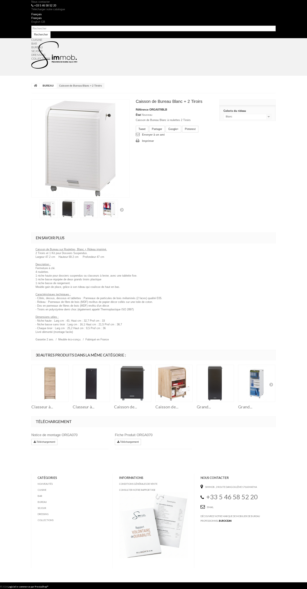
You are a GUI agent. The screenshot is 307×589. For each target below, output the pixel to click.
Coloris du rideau (235, 110)
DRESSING (43, 514)
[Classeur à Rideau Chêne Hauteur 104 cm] (50, 383)
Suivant (122, 210)
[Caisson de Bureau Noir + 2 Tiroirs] (132, 383)
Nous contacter (40, 1)
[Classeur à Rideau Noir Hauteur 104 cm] (91, 383)
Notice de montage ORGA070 (54, 435)
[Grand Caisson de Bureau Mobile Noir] (215, 383)
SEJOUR (42, 508)
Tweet (142, 129)
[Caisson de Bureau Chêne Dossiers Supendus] (174, 383)
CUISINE (42, 489)
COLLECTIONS (45, 520)
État (138, 114)
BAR (40, 496)
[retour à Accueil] (35, 85)
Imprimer (148, 140)
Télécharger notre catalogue (48, 9)
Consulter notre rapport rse (137, 489)
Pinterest (190, 129)
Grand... (204, 406)
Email (210, 507)
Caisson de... (125, 406)
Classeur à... (42, 406)
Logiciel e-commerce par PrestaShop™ (28, 586)
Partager (157, 129)
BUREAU (48, 85)
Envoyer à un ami (153, 134)
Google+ (173, 129)
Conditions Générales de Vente (138, 483)
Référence (142, 109)
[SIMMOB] (54, 55)
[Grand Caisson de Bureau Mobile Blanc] (256, 383)
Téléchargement (45, 441)
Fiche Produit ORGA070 (133, 435)
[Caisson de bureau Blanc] (80, 148)
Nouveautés (45, 483)
